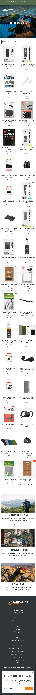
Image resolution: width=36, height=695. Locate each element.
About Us (18, 629)
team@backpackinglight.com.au (18, 620)
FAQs (18, 626)
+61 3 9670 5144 (18, 617)
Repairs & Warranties (18, 651)
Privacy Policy (18, 657)
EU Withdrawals (18, 663)
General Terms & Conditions (18, 654)
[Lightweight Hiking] (18, 503)
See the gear (18, 524)
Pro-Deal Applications (18, 640)
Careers (18, 637)
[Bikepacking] (18, 572)
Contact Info (18, 635)
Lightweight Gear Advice (18, 660)
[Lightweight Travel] (18, 538)
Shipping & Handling (18, 646)
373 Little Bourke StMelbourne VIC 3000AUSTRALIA (18, 612)
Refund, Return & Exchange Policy (18, 649)
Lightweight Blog (18, 632)
